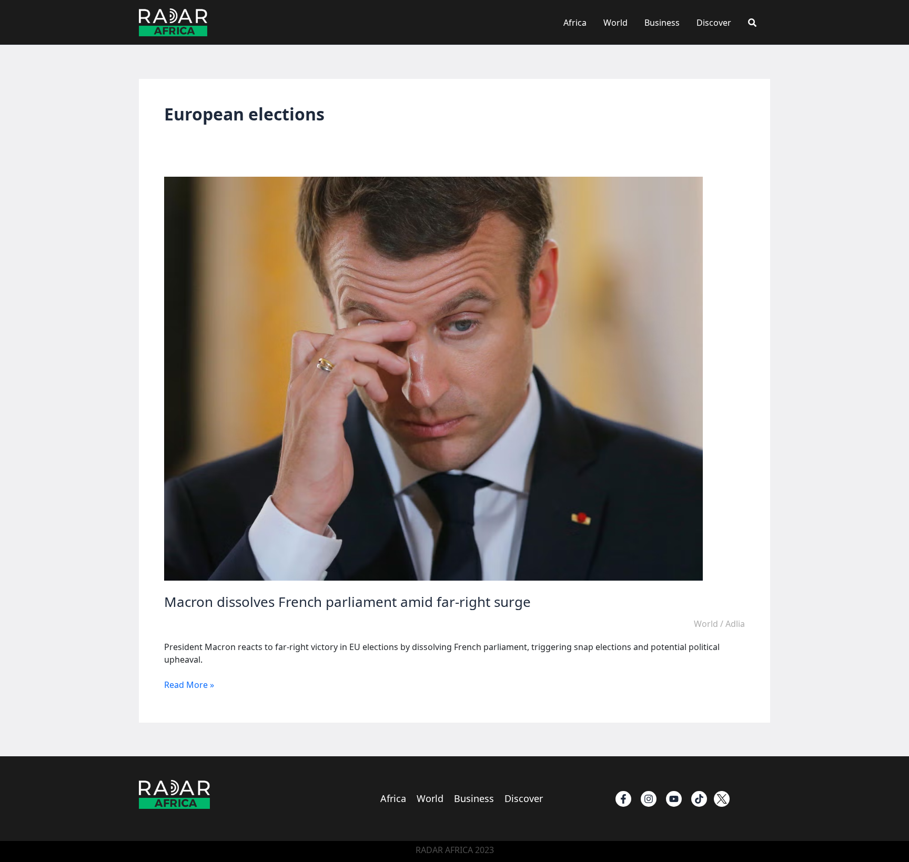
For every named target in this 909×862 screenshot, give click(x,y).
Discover (713, 22)
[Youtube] (674, 799)
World (615, 22)
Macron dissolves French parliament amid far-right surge (347, 601)
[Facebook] (623, 799)
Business (662, 22)
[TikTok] (699, 799)
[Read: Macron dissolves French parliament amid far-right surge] (433, 378)
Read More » (189, 684)
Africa (575, 22)
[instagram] (648, 799)
